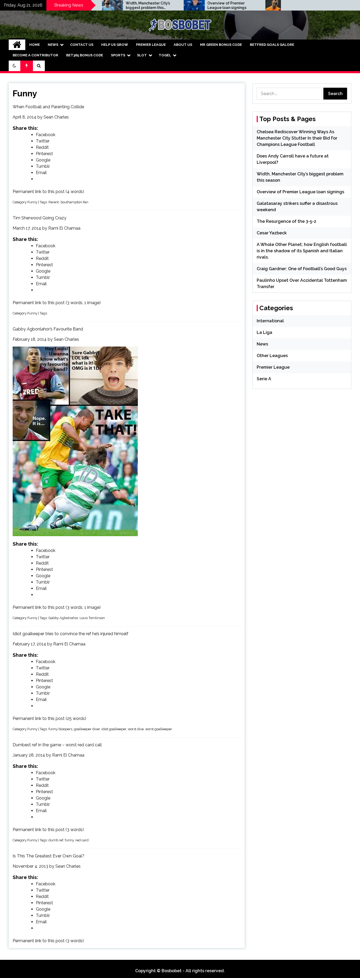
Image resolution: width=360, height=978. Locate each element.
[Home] (17, 44)
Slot (142, 55)
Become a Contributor (35, 55)
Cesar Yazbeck (272, 232)
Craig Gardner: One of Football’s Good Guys (302, 268)
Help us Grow (114, 45)
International (270, 320)
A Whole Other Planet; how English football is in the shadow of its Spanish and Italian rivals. (302, 251)
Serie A (264, 378)
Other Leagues (272, 355)
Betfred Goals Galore (272, 45)
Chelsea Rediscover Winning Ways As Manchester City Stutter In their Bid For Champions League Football (297, 138)
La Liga (264, 332)
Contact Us (81, 45)
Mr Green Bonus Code (221, 45)
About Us (183, 45)
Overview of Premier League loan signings (200, 5)
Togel (165, 55)
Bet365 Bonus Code (84, 55)
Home (34, 45)
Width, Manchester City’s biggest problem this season (121, 5)
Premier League (151, 45)
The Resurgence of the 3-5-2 (286, 221)
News (53, 45)
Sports (118, 55)
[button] (14, 66)
